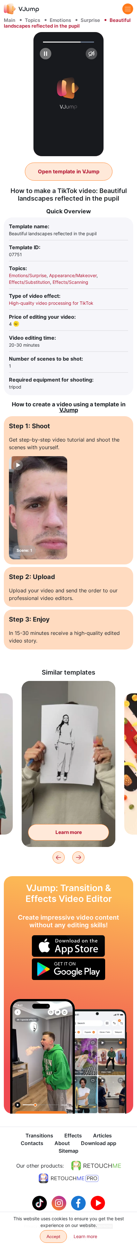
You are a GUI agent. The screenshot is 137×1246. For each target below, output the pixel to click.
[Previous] (59, 857)
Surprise (90, 20)
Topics (32, 20)
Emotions (60, 20)
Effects (73, 1135)
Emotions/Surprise (28, 275)
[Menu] (127, 8)
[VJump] (21, 8)
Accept (53, 1236)
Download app (98, 1143)
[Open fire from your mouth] (42, 1056)
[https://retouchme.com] (96, 1165)
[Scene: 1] (38, 507)
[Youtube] (97, 1202)
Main (9, 20)
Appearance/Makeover (73, 275)
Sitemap (68, 1151)
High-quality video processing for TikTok (51, 303)
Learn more (68, 832)
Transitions (39, 1135)
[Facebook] (79, 1202)
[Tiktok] (40, 1202)
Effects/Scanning (70, 282)
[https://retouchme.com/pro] (68, 1178)
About (62, 1143)
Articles (102, 1135)
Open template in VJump (68, 171)
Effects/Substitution (29, 282)
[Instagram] (60, 1202)
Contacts (32, 1143)
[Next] (78, 857)
